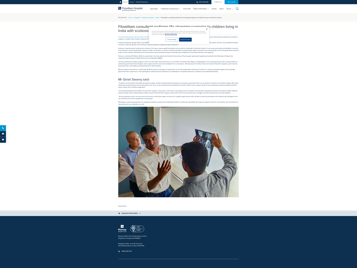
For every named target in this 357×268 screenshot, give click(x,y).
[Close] (207, 29)
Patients (125, 2)
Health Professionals (142, 2)
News (157, 18)
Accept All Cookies (185, 39)
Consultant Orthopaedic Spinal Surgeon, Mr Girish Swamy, (137, 37)
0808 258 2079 (127, 251)
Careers (131, 2)
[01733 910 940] (3, 128)
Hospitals (137, 18)
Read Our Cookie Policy (171, 34)
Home (130, 18)
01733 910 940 (203, 2)
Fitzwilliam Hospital (147, 18)
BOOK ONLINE (231, 2)
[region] (179, 35)
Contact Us (218, 2)
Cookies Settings (171, 39)
